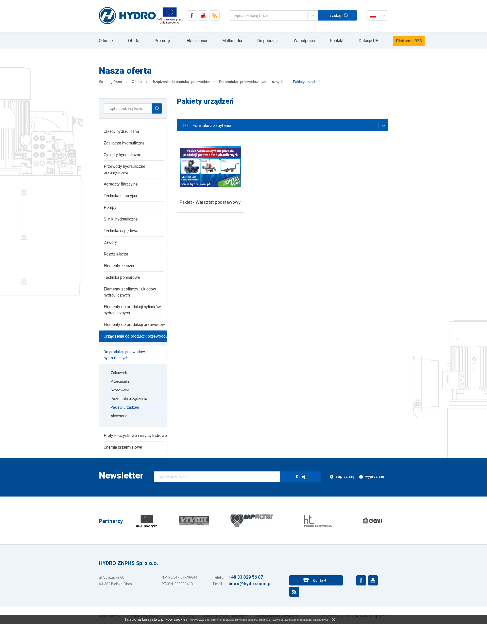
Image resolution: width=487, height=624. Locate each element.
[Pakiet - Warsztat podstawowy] (210, 176)
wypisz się (374, 476)
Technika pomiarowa (122, 277)
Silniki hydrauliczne (121, 219)
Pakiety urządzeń (307, 82)
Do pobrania (268, 40)
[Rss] (215, 15)
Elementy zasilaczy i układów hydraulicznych (130, 292)
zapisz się (345, 476)
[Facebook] (192, 15)
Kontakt (336, 40)
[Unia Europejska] (147, 520)
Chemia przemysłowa (123, 447)
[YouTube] (203, 15)
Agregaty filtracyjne (121, 184)
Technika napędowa (121, 230)
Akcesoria (119, 416)
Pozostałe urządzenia (129, 398)
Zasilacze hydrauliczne (124, 143)
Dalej (300, 477)
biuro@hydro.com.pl (250, 583)
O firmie (106, 40)
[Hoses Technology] (318, 520)
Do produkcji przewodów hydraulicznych (251, 82)
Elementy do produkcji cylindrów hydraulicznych (132, 309)
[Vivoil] (194, 520)
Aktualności (197, 40)
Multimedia (232, 40)
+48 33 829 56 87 (246, 577)
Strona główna (110, 82)
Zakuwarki (119, 373)
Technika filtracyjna (120, 195)
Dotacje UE (368, 40)
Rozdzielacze (116, 254)
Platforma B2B (409, 41)
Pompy (110, 207)
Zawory (110, 242)
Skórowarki (120, 390)
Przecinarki (120, 381)
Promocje (162, 40)
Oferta (133, 40)
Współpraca (304, 40)
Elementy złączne (119, 265)
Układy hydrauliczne (121, 131)
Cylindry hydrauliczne (122, 154)
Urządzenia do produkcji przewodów (180, 82)
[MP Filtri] (252, 520)
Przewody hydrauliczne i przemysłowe (125, 169)
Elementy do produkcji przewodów (134, 324)
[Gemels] (376, 520)
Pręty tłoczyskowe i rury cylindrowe (135, 435)
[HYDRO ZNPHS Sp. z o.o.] (127, 16)
